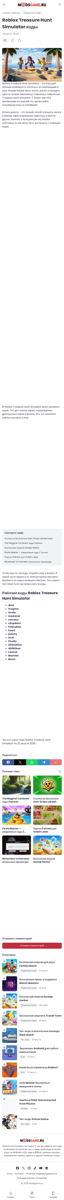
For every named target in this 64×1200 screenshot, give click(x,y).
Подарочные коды (28, 970)
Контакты (19, 1173)
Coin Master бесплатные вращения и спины (34, 1084)
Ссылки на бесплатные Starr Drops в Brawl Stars (28, 538)
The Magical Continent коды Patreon (23, 543)
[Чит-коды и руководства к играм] (32, 4)
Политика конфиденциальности (41, 1173)
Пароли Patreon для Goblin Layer (21, 557)
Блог (23, 1057)
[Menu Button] (4, 4)
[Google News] (46, 1168)
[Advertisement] (32, 265)
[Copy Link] (56, 762)
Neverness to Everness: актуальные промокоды (28, 561)
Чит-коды (25, 1039)
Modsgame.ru (36, 1183)
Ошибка (24, 1108)
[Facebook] (8, 762)
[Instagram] (29, 1168)
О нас (10, 1173)
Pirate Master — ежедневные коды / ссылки (26, 552)
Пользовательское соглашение (32, 1177)
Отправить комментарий (32, 945)
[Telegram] (44, 762)
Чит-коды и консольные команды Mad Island (39, 1032)
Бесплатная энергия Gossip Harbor (21, 547)
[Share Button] (19, 40)
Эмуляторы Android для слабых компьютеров (38, 1050)
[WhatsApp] (32, 762)
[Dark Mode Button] (60, 4)
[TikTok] (35, 1168)
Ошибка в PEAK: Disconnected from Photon (37, 1101)
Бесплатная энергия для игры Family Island (37, 964)
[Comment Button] (5, 40)
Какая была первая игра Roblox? (38, 1067)
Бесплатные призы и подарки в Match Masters (38, 981)
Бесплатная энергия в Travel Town (40, 1015)
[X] (20, 762)
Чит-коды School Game (34, 1119)
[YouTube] (41, 1168)
